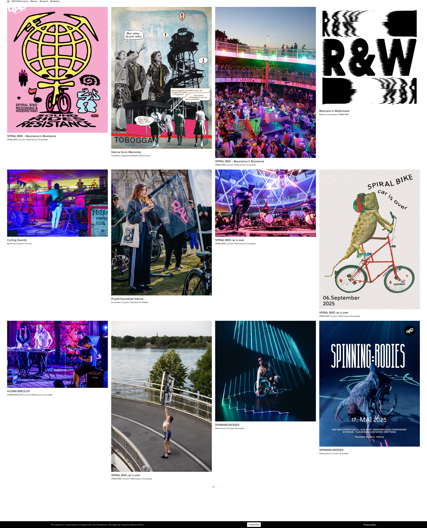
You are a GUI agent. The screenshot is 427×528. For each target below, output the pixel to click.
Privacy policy (370, 524)
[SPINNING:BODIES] (265, 371)
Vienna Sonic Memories (126, 152)
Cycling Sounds (17, 240)
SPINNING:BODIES (227, 425)
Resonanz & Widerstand (334, 111)
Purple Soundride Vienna (127, 299)
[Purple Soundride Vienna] (161, 232)
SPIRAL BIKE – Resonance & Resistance (31, 136)
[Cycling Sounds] (57, 203)
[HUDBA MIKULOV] (57, 354)
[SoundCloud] (365, 8)
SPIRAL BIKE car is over (229, 240)
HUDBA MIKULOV (18, 391)
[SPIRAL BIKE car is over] (265, 203)
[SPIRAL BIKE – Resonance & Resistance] (57, 70)
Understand (254, 524)
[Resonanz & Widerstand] (369, 57)
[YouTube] (361, 8)
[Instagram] (353, 8)
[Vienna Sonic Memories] (161, 78)
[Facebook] (357, 8)
